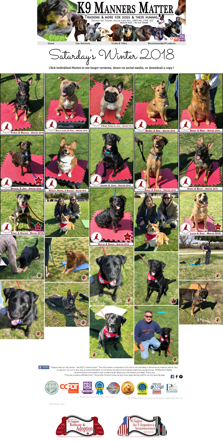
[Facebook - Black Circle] (181, 376)
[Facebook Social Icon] (172, 376)
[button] (119, 43)
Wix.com (179, 398)
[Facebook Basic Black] (176, 376)
